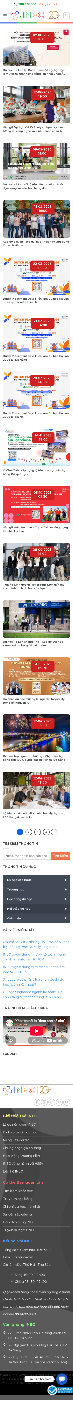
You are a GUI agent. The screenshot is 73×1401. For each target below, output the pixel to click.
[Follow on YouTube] (66, 1102)
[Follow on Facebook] (36, 1102)
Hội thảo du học (37, 908)
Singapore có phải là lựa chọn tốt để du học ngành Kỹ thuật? (33, 982)
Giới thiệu (37, 918)
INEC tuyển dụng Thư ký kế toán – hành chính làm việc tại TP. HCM (34, 957)
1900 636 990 (26, 4)
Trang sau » (54, 832)
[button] (61, 1379)
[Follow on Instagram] (44, 1102)
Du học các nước (37, 880)
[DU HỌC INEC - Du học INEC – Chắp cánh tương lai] (35, 15)
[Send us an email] (59, 1102)
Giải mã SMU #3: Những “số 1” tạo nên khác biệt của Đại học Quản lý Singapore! (36, 944)
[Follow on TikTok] (51, 1102)
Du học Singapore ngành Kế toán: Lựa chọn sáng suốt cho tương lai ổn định (32, 994)
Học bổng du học (37, 899)
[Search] (66, 16)
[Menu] (5, 15)
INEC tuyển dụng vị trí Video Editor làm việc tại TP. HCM (34, 969)
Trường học (37, 889)
